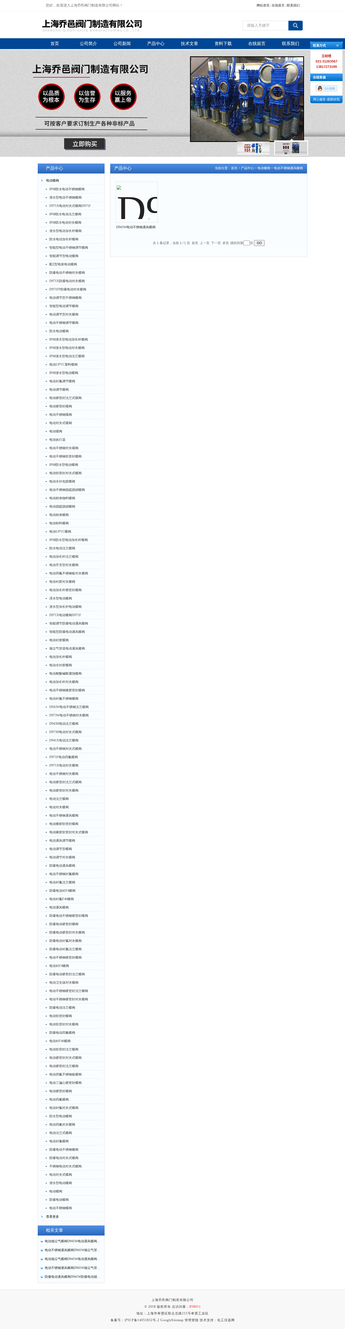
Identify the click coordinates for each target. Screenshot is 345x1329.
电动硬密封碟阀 (60, 406)
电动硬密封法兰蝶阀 (63, 1066)
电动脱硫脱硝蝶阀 (62, 506)
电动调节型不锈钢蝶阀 (65, 298)
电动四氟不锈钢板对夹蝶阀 (68, 573)
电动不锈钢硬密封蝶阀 (65, 957)
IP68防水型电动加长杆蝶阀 (68, 540)
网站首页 (263, 5)
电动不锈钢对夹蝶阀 (63, 774)
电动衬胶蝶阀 (59, 640)
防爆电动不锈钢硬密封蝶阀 (68, 916)
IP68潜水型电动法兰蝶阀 (67, 356)
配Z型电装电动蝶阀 (63, 264)
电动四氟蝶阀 (59, 1099)
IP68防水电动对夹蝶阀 (65, 222)
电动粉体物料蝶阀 (62, 498)
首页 (234, 168)
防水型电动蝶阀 (60, 1116)
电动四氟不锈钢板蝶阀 (65, 1074)
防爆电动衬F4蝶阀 (62, 891)
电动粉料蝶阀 (59, 523)
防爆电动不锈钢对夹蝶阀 (67, 273)
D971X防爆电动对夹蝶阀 (67, 281)
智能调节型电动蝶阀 (63, 256)
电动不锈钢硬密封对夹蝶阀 (68, 999)
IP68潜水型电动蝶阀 (63, 373)
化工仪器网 (226, 1320)
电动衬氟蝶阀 (59, 1141)
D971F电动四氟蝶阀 (63, 757)
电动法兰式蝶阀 (60, 1133)
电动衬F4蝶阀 (59, 966)
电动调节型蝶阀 (60, 849)
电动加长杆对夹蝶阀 (63, 682)
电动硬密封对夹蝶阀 (63, 790)
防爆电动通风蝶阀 (62, 866)
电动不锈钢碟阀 (60, 415)
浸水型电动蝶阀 (60, 598)
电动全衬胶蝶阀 (60, 665)
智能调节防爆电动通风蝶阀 (68, 623)
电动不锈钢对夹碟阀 (63, 448)
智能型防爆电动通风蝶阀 (67, 632)
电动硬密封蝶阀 (60, 1091)
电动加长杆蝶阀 (60, 657)
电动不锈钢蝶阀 (60, 1208)
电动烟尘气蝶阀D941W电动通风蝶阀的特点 (73, 1259)
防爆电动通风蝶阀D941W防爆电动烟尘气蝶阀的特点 (73, 1277)
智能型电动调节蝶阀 (63, 306)
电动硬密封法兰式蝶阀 (65, 782)
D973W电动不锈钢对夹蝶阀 (69, 715)
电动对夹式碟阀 (60, 423)
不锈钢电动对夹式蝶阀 (65, 1166)
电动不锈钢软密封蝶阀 (65, 456)
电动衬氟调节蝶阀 (62, 381)
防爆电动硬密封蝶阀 (63, 924)
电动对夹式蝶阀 (60, 1175)
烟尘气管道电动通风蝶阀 (67, 648)
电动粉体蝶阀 (59, 515)
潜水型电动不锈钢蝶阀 (65, 197)
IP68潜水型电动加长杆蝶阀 (68, 339)
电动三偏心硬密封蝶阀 (65, 1083)
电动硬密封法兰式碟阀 (65, 398)
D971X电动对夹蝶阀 (63, 765)
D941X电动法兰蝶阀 (63, 740)
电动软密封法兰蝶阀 (63, 1049)
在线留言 (278, 5)
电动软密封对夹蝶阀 (63, 1024)
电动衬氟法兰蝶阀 (62, 882)
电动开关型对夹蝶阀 (63, 565)
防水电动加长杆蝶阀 (63, 239)
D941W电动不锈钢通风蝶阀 (136, 227)
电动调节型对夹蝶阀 (63, 314)
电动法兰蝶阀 (59, 799)
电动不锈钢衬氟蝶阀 (63, 874)
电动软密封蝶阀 (60, 1016)
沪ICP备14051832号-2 (142, 1320)
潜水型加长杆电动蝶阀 (65, 607)
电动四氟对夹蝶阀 (62, 1124)
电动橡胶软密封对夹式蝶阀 (68, 832)
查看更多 (52, 1217)
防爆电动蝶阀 (59, 1200)
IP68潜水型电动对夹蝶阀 (67, 348)
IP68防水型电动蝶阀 (63, 465)
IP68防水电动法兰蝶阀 (65, 214)
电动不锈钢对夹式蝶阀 (65, 749)
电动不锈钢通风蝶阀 (63, 815)
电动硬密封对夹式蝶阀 (65, 1058)
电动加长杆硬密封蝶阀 (65, 590)
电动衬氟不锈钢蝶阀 (63, 698)
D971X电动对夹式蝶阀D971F (70, 206)
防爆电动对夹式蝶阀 (63, 1158)
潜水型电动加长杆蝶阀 (65, 231)
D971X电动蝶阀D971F (65, 615)
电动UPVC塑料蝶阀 (63, 364)
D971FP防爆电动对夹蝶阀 (67, 289)
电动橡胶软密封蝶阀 (63, 824)
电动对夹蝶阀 (59, 807)
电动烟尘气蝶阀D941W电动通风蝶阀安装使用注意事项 (73, 1241)
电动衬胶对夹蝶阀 (62, 582)
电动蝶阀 (52, 180)
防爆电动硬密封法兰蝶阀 (67, 974)
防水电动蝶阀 (59, 331)
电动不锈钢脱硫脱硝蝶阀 (67, 490)
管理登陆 (192, 1320)
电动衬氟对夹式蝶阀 (63, 1108)
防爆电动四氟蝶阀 (62, 1033)
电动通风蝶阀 (59, 907)
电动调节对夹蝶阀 (62, 857)
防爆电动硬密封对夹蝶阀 (67, 932)
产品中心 (247, 168)
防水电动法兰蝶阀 (62, 548)
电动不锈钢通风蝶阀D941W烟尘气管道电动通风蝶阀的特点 (73, 1268)
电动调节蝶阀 (59, 389)
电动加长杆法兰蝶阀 (63, 556)
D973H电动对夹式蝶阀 (65, 732)
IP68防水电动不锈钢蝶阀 (67, 189)
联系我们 (293, 5)
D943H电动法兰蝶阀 (63, 724)
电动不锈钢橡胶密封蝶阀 (67, 690)
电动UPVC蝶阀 (60, 531)
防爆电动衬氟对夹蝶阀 (65, 941)
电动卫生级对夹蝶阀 (63, 982)
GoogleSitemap (172, 1320)
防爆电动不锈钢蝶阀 (63, 1149)
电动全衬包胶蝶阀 (62, 481)
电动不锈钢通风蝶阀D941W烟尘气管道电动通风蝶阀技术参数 (73, 1250)
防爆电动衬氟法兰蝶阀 (65, 949)
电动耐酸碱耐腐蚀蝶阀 (65, 673)
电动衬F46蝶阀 (60, 1041)
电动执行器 (57, 440)
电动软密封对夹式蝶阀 (65, 473)
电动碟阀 (55, 431)
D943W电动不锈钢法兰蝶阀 (69, 707)
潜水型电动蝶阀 (60, 1183)
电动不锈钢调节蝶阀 (63, 323)
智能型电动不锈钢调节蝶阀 (68, 247)
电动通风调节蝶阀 (62, 840)
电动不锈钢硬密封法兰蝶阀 (68, 991)
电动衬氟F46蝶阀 (61, 899)
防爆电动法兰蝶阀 (62, 1007)
